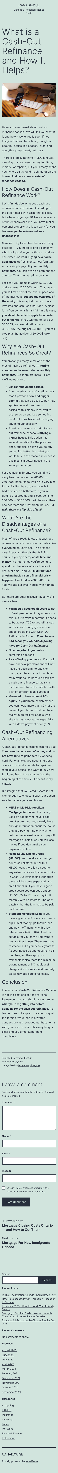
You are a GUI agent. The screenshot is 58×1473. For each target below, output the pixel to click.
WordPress (32, 1461)
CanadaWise (29, 5)
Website (7, 1170)
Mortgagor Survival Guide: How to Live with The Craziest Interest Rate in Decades (27, 1315)
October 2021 (10, 1387)
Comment (8, 1102)
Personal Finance (12, 1433)
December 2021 (11, 1378)
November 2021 (11, 1382)
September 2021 (11, 1392)
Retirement (8, 1438)
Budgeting (23, 1065)
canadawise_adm (14, 1061)
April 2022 (8, 1364)
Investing (7, 1419)
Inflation (6, 1410)
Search (6, 1274)
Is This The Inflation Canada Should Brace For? (29, 1295)
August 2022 (9, 1350)
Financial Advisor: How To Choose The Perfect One (28, 1322)
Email (6, 1153)
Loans (5, 1424)
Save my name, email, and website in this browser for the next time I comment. (28, 1190)
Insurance (7, 1414)
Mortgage (35, 1065)
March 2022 (9, 1368)
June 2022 (8, 1355)
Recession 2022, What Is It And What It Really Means (28, 1308)
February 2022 (10, 1373)
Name (6, 1136)
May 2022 (7, 1359)
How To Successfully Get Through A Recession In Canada (28, 1300)
